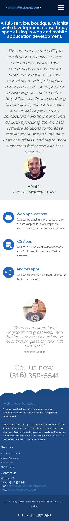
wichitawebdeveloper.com (22, 489)
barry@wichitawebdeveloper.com (27, 485)
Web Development (10, 453)
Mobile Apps (7, 462)
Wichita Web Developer (20, 403)
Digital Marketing (10, 458)
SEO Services (7, 467)
